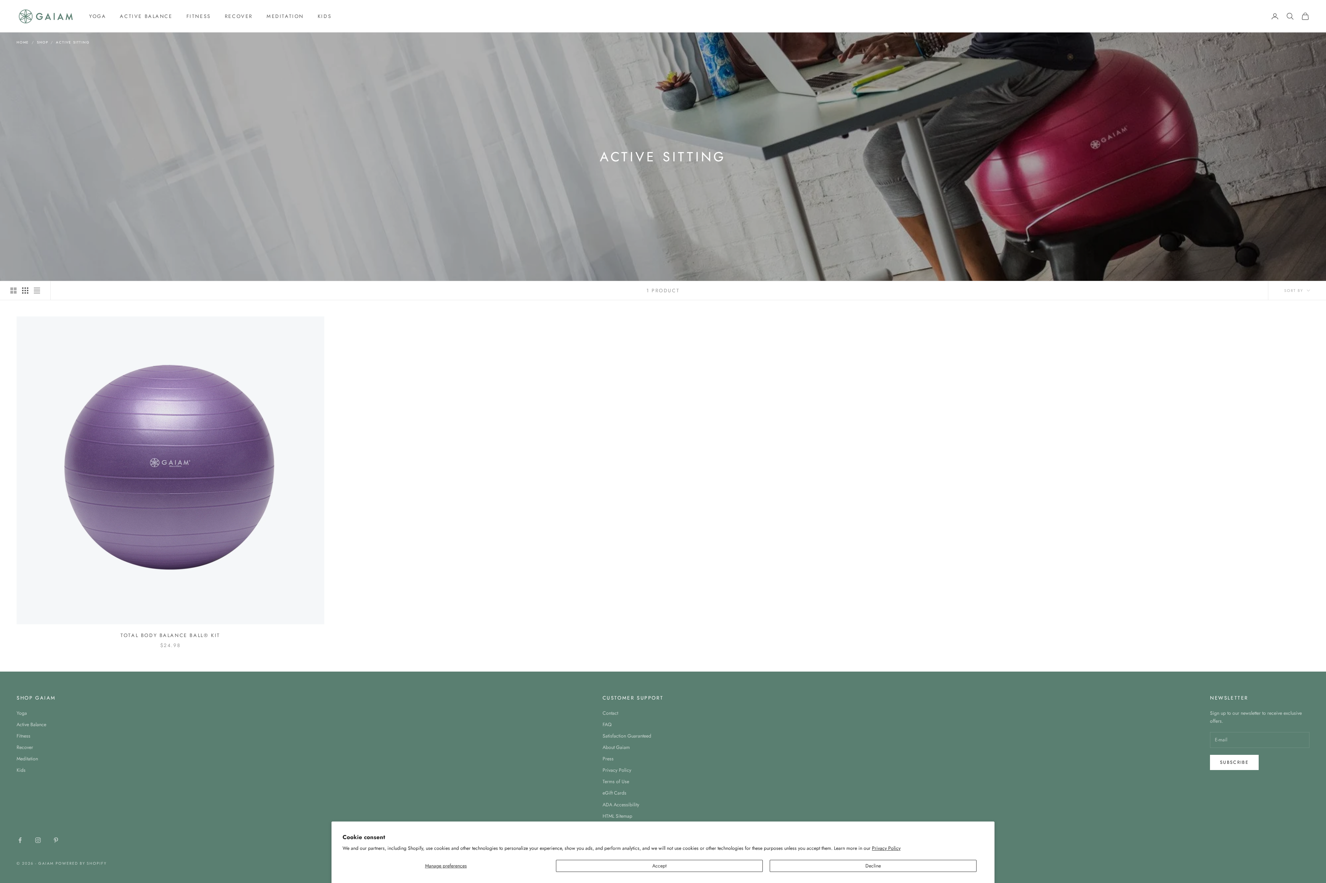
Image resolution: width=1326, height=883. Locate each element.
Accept (659, 865)
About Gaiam (616, 747)
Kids (325, 16)
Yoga (97, 16)
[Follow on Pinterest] (55, 840)
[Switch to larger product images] (13, 290)
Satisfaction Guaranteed (627, 735)
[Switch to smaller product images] (25, 290)
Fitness (198, 16)
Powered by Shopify (81, 863)
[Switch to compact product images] (37, 290)
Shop (42, 42)
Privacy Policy (886, 848)
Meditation (285, 16)
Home (23, 42)
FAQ (607, 724)
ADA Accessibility (621, 804)
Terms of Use (616, 781)
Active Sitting (72, 42)
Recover (239, 16)
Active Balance (146, 16)
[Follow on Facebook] (20, 840)
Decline (873, 865)
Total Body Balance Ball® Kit (170, 635)
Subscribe (1234, 762)
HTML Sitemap (617, 816)
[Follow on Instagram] (38, 840)
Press (608, 758)
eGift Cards (614, 792)
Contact (610, 713)
